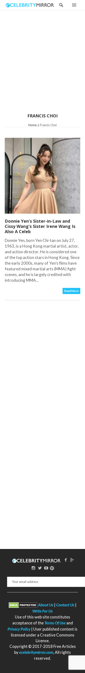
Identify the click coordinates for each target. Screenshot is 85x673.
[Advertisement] (42, 64)
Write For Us (42, 610)
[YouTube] (46, 567)
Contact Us (65, 604)
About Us (45, 604)
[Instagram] (33, 567)
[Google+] (72, 559)
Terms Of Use (55, 622)
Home (32, 125)
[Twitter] (40, 567)
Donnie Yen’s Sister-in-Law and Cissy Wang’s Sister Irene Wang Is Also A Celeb (40, 226)
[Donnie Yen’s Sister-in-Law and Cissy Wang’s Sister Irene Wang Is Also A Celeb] (42, 176)
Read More (71, 291)
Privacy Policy (19, 629)
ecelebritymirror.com (36, 652)
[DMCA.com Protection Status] (23, 604)
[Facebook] (65, 559)
